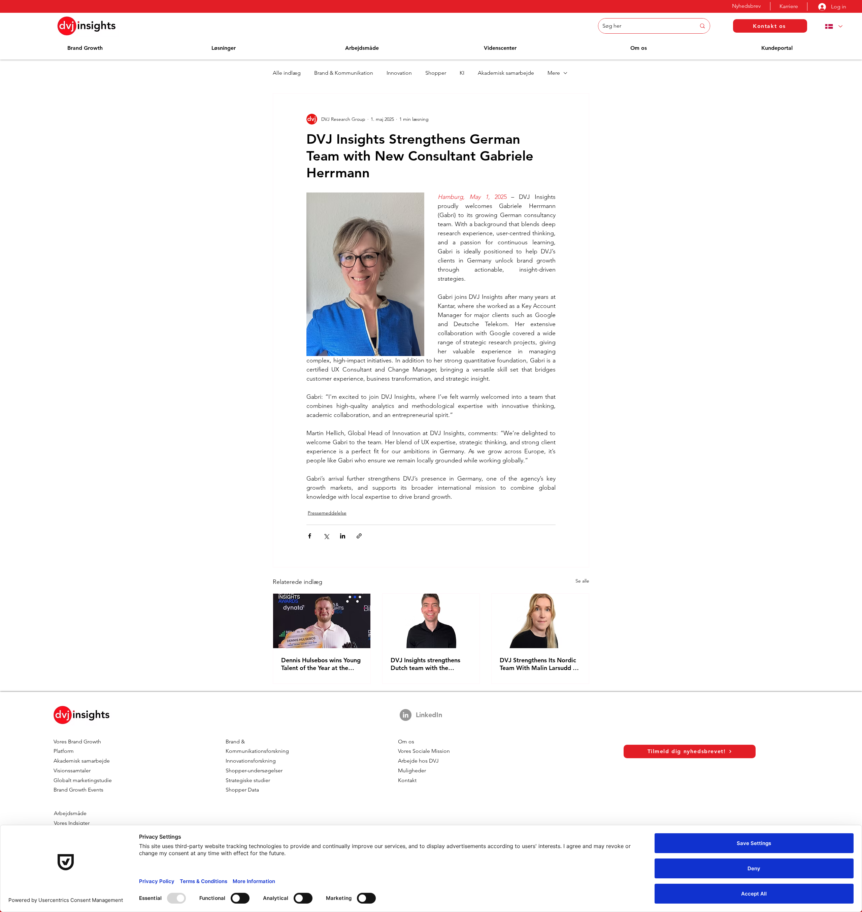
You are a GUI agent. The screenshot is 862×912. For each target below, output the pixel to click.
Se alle (582, 581)
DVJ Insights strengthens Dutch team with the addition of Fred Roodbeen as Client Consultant (428, 664)
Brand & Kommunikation (343, 73)
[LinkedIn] (405, 715)
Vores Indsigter (72, 823)
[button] (85, 48)
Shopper (435, 73)
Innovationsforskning (251, 761)
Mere (554, 73)
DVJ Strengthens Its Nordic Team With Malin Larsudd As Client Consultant (539, 664)
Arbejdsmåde (70, 813)
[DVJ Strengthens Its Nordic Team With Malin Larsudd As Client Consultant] (540, 621)
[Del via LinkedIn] (342, 536)
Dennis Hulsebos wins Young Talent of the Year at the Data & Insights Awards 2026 (321, 664)
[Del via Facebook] (309, 536)
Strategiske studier (248, 780)
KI (462, 73)
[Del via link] (359, 536)
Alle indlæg (287, 73)
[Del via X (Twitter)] (326, 536)
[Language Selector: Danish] (832, 26)
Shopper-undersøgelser (254, 770)
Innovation (399, 73)
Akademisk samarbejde (506, 73)
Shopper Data (242, 789)
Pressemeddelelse (327, 513)
